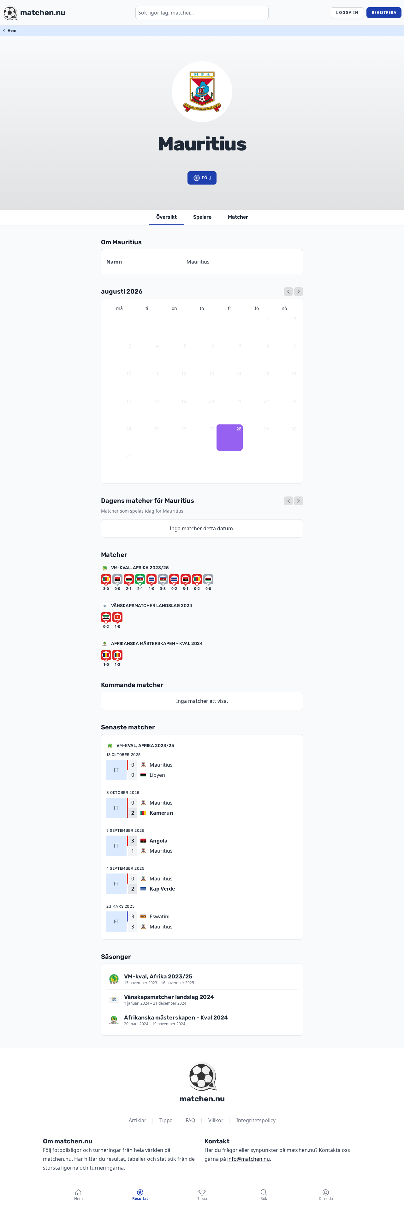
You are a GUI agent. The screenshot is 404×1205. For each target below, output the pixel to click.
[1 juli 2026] (288, 291)
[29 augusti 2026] (298, 500)
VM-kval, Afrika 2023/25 (140, 567)
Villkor (215, 1120)
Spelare (202, 217)
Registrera (384, 12)
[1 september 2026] (298, 291)
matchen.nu (202, 1098)
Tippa (166, 1120)
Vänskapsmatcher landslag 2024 (151, 605)
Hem (12, 30)
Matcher (238, 217)
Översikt (166, 217)
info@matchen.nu (248, 1158)
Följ (206, 177)
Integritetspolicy (256, 1120)
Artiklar (137, 1120)
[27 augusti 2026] (288, 500)
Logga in (347, 12)
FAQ (190, 1120)
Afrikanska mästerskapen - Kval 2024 (157, 643)
